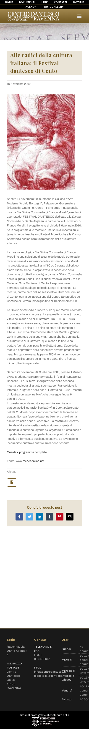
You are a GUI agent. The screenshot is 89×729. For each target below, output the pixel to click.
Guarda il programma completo (27, 452)
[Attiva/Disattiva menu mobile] (79, 16)
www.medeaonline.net (30, 461)
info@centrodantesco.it (50, 671)
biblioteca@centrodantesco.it (54, 675)
